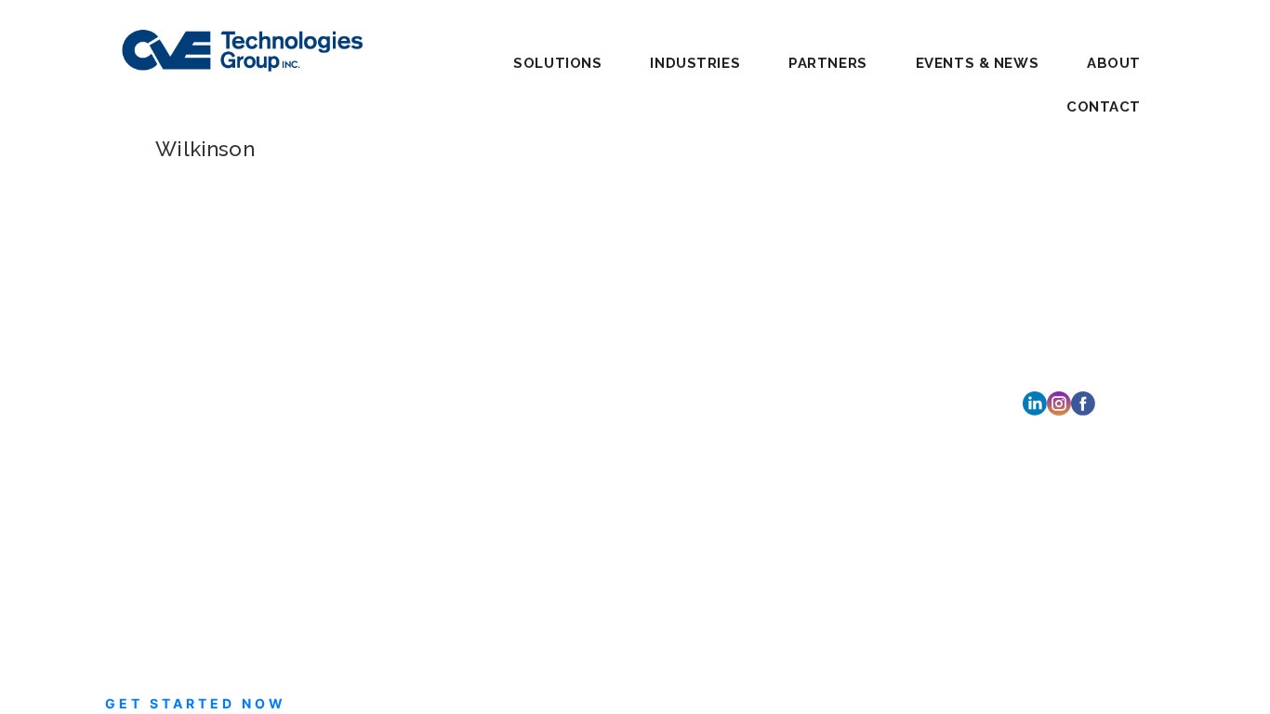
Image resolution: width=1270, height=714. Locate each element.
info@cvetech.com (211, 383)
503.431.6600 (784, 405)
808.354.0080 (787, 596)
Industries (567, 238)
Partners (827, 63)
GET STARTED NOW (195, 703)
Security (342, 420)
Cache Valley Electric (186, 313)
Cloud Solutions (365, 264)
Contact (1103, 107)
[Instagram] (1059, 401)
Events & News (977, 63)
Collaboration (358, 286)
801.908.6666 (787, 318)
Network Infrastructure (386, 353)
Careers (557, 324)
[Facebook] (1083, 401)
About (1114, 63)
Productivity (353, 375)
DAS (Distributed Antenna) (399, 308)
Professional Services (382, 397)
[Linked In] (1035, 401)
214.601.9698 (784, 510)
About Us (564, 353)
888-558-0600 (211, 361)
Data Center (353, 330)
